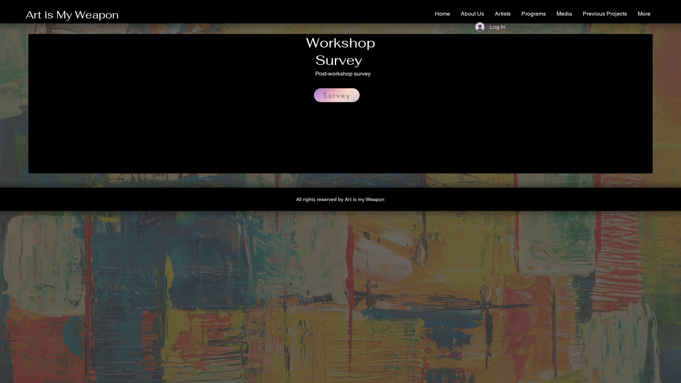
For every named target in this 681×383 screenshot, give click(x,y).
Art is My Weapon (72, 15)
